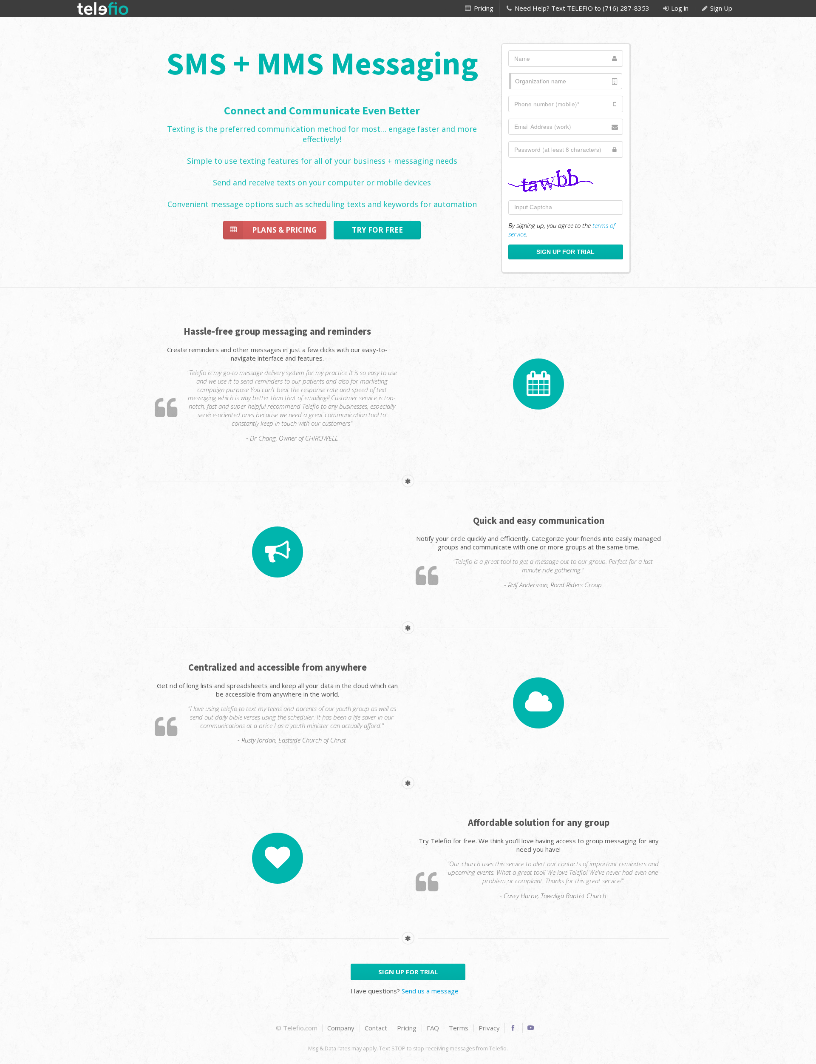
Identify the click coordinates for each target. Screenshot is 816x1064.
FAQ (433, 1028)
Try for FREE (377, 230)
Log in (678, 8)
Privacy (489, 1028)
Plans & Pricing (284, 230)
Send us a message (430, 991)
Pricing (482, 8)
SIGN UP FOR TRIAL (408, 971)
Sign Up (720, 8)
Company (340, 1028)
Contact (376, 1028)
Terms (458, 1028)
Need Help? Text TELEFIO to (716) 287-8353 (581, 8)
